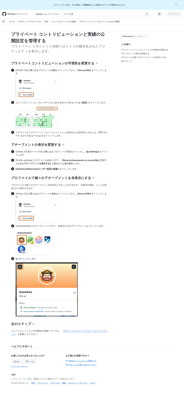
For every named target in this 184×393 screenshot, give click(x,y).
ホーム (12, 21)
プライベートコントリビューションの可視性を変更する (52, 63)
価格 (64, 383)
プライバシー (42, 383)
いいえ (31, 361)
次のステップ (21, 324)
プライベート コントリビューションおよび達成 (99, 21)
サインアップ (174, 14)
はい (18, 361)
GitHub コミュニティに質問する (82, 361)
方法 (46, 21)
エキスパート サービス (77, 383)
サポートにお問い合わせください (82, 365)
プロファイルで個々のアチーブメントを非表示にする (51, 178)
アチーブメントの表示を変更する (36, 145)
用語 (33, 383)
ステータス (55, 383)
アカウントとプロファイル (29, 21)
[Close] (176, 4)
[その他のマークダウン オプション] (146, 36)
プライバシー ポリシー (19, 366)
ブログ (92, 383)
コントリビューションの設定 (63, 21)
